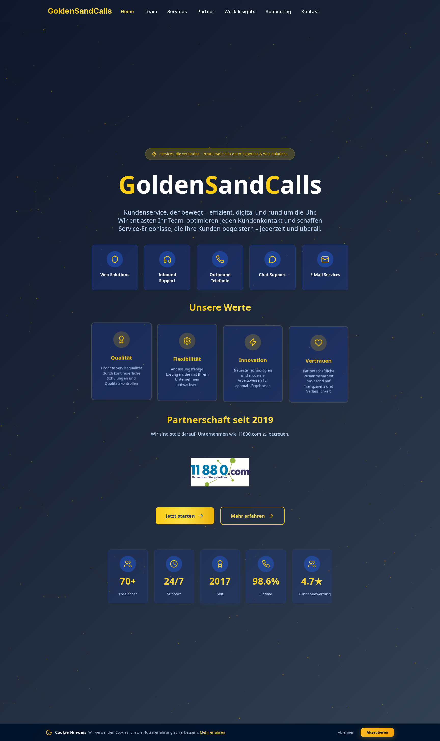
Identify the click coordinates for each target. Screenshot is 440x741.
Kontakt (310, 11)
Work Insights (239, 11)
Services (177, 11)
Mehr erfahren (212, 732)
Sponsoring (278, 11)
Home (127, 11)
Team (150, 11)
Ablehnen (346, 732)
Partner (205, 11)
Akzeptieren (377, 732)
